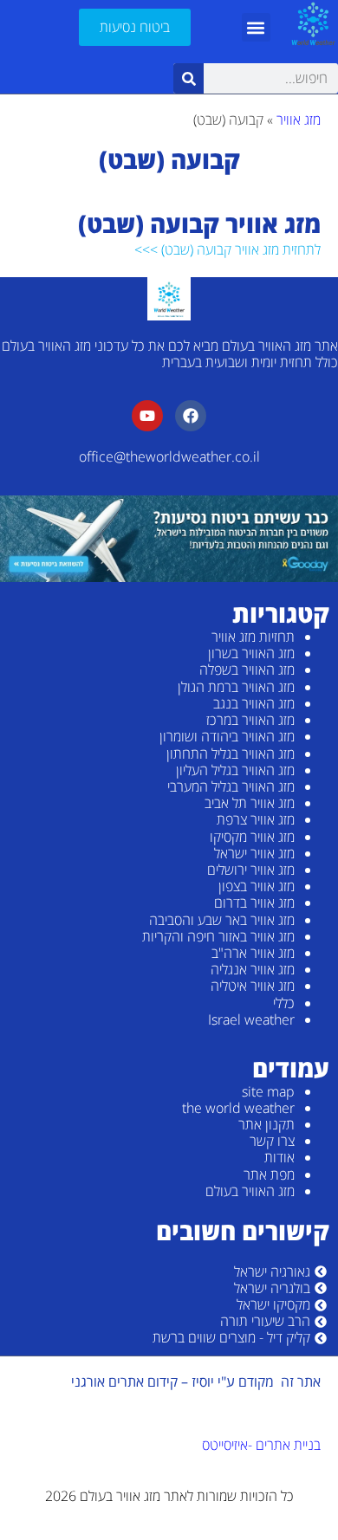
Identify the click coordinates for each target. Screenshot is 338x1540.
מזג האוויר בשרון (251, 653)
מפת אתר (269, 1174)
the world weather (238, 1107)
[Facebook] (190, 415)
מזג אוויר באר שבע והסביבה (222, 919)
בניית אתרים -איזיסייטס (261, 1444)
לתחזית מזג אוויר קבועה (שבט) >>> (227, 249)
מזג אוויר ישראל (254, 853)
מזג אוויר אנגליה (253, 969)
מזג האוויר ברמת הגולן (236, 686)
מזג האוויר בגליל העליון (235, 770)
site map (268, 1091)
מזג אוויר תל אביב (250, 802)
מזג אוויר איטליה (253, 985)
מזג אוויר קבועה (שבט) (199, 223)
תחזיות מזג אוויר (253, 636)
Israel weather (251, 1019)
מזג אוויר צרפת (256, 819)
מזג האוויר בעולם (250, 1190)
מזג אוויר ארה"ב (253, 952)
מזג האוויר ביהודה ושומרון (227, 736)
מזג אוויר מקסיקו (252, 836)
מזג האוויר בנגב (254, 703)
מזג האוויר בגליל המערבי (231, 786)
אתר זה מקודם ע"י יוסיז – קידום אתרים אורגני (196, 1381)
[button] (256, 27)
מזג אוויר (298, 119)
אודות (279, 1157)
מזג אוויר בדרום (254, 902)
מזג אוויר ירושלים (251, 869)
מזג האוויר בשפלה (247, 669)
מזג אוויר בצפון (256, 886)
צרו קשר (272, 1140)
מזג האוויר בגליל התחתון (230, 753)
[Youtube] (147, 415)
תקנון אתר (266, 1124)
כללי (284, 1003)
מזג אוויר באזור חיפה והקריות (218, 936)
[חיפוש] (188, 78)
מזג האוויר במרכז (250, 719)
